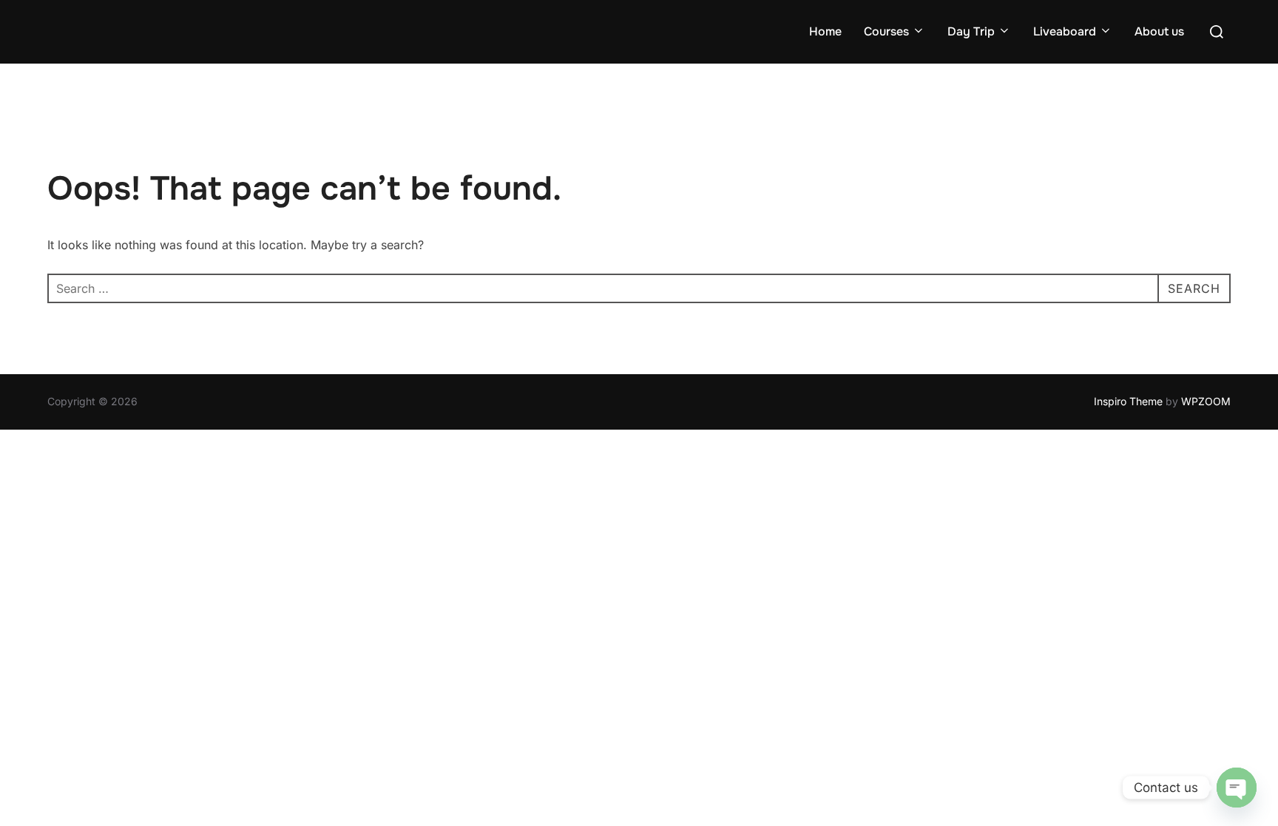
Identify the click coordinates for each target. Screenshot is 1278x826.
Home (825, 31)
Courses (886, 31)
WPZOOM (1206, 401)
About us (1159, 31)
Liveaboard (1064, 31)
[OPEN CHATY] (1237, 788)
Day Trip (971, 31)
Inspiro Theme (1128, 401)
